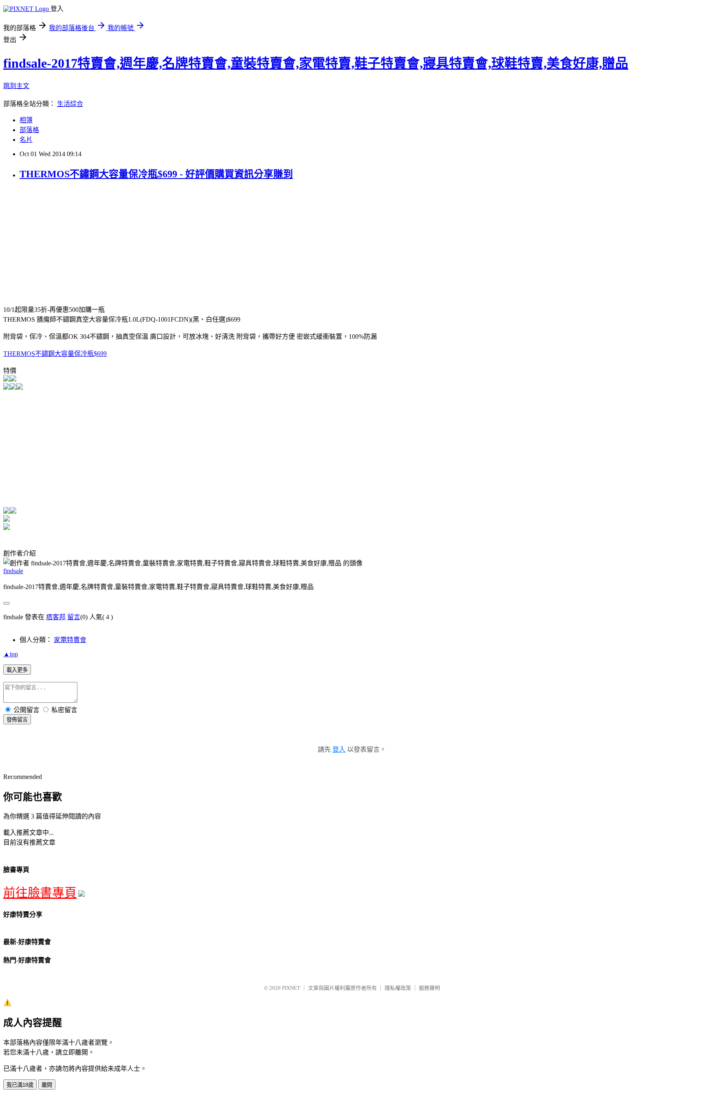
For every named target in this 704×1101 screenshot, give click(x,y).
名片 (26, 139)
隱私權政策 (398, 988)
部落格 (29, 129)
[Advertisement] (71, 245)
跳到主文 (16, 85)
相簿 (26, 120)
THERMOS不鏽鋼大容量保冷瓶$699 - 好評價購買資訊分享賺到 (156, 174)
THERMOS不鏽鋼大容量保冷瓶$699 (55, 353)
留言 (73, 616)
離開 (47, 1085)
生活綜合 (70, 103)
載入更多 (17, 670)
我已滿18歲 (20, 1085)
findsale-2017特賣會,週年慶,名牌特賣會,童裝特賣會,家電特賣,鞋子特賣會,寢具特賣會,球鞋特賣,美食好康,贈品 (315, 63)
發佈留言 (17, 720)
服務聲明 (429, 988)
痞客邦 (56, 616)
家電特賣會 (70, 639)
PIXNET (291, 988)
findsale (13, 570)
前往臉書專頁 (40, 892)
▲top (10, 654)
